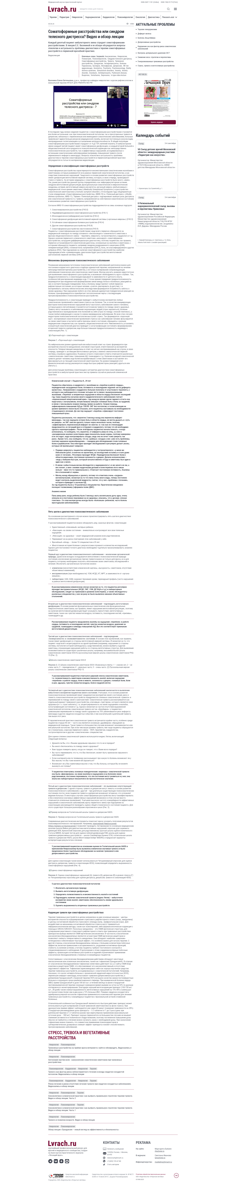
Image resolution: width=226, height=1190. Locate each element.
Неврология (77, 17)
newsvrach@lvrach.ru (115, 1158)
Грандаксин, (99, 63)
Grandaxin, (93, 73)
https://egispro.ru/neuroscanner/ (62, 826)
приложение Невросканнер (105, 823)
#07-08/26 (143, 74)
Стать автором (113, 1164)
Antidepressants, (104, 73)
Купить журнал (157, 122)
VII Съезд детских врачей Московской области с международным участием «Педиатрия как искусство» (156, 152)
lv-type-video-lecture (118, 75)
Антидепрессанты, (111, 63)
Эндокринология (92, 17)
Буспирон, (97, 66)
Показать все (168, 17)
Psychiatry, (107, 68)
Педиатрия (64, 17)
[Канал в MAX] (67, 1161)
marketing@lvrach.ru (163, 1162)
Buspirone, (86, 75)
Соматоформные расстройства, (94, 61)
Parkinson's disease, (119, 73)
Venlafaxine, (96, 75)
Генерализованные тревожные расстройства (156, 61)
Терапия (53, 17)
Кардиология (109, 17)
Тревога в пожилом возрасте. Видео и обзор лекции (71, 1120)
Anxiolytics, (98, 68)
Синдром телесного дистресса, (120, 59)
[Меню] (175, 9)
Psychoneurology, (119, 68)
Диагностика (153, 17)
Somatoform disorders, (106, 70)
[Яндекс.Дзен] (61, 1161)
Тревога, (111, 61)
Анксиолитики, (111, 56)
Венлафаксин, (107, 66)
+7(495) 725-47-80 (114, 1161)
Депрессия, (118, 66)
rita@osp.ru (159, 1151)
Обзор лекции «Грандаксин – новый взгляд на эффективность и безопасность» (83, 1129)
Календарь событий (153, 135)
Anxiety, (118, 70)
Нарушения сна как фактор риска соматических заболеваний (157, 47)
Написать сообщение (115, 1149)
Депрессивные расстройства (149, 42)
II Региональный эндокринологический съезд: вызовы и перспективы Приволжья (156, 206)
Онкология (140, 17)
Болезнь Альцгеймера (146, 38)
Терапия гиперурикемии (147, 29)
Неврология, (122, 56)
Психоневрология (125, 17)
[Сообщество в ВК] (56, 1161)
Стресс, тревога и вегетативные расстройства (156, 66)
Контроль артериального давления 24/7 (154, 53)
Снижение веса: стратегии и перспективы (154, 57)
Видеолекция (54, 55)
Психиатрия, (87, 59)
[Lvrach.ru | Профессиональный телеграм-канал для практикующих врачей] (50, 1161)
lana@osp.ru (160, 1158)
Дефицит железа (144, 34)
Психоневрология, (99, 59)
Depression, (105, 75)
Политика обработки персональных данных (150, 1174)
